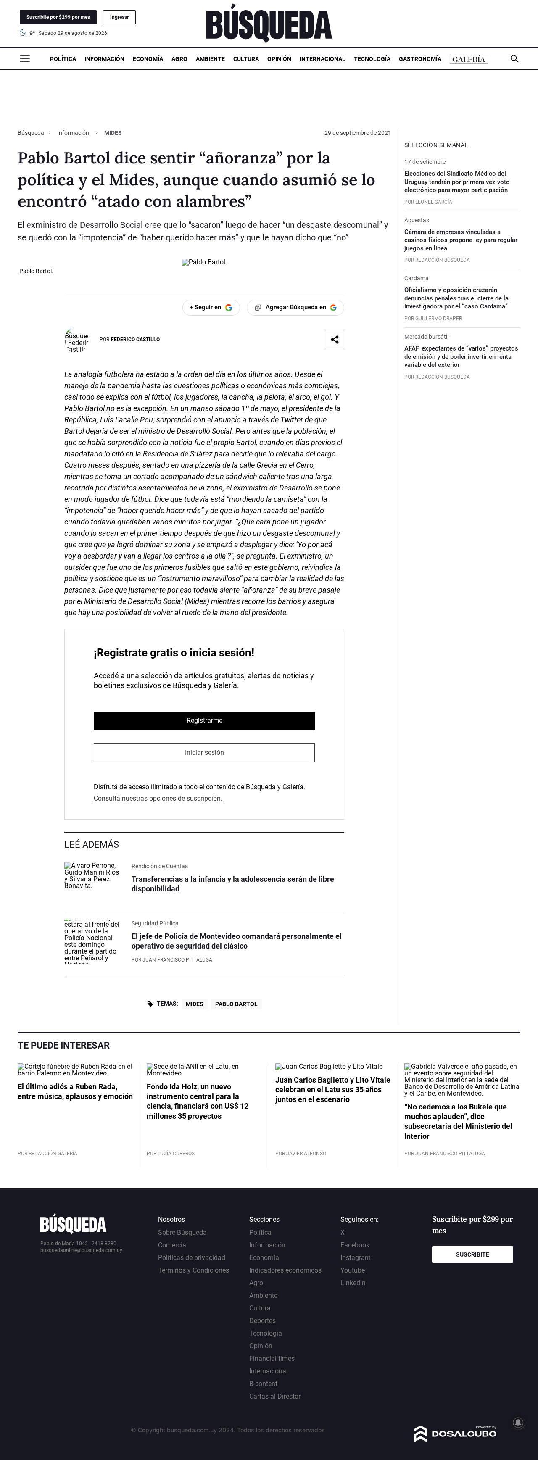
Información (104, 58)
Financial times (272, 1358)
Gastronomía (420, 58)
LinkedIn (353, 1283)
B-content (263, 1384)
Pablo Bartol (236, 1004)
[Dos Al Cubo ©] (455, 1440)
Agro (179, 58)
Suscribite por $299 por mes (58, 17)
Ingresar (119, 17)
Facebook (354, 1245)
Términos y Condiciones (193, 1270)
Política (63, 58)
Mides (194, 1004)
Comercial (173, 1245)
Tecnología (372, 58)
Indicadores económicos (285, 1270)
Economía (148, 58)
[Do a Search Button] (514, 58)
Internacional (322, 58)
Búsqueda (31, 132)
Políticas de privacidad (191, 1258)
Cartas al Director (275, 1396)
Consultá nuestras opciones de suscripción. (158, 798)
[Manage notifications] (518, 1422)
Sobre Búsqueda (182, 1232)
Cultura (246, 58)
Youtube (352, 1270)
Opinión (279, 58)
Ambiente (210, 58)
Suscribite (472, 1254)
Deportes (262, 1321)
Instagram (355, 1258)
